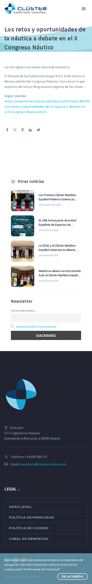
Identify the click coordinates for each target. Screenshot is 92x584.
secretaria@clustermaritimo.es (43, 464)
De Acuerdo (72, 576)
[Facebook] (7, 130)
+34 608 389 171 (36, 457)
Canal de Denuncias (29, 539)
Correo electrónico (23, 310)
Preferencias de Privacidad (21, 576)
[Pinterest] (22, 130)
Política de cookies (29, 528)
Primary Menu (84, 9)
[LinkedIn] (30, 130)
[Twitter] (15, 130)
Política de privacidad (31, 517)
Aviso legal (20, 507)
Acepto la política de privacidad (36, 326)
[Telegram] (38, 130)
